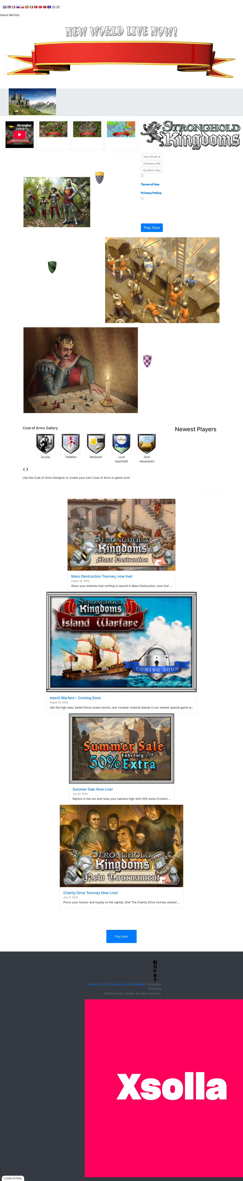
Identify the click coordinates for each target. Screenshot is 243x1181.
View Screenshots (123, 155)
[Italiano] (31, 7)
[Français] (13, 7)
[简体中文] (44, 7)
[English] (4, 7)
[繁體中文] (49, 7)
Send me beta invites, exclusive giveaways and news (151, 211)
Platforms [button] (109, 6)
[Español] (27, 7)
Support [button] (70, 6)
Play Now (121, 936)
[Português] (36, 7)
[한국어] (53, 7)
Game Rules (137, 984)
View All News (210, 493)
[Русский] (18, 7)
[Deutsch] (9, 7)
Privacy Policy (117, 984)
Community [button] (89, 6)
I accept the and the (151, 186)
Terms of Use (96, 984)
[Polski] (22, 7)
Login (124, 6)
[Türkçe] (40, 7)
